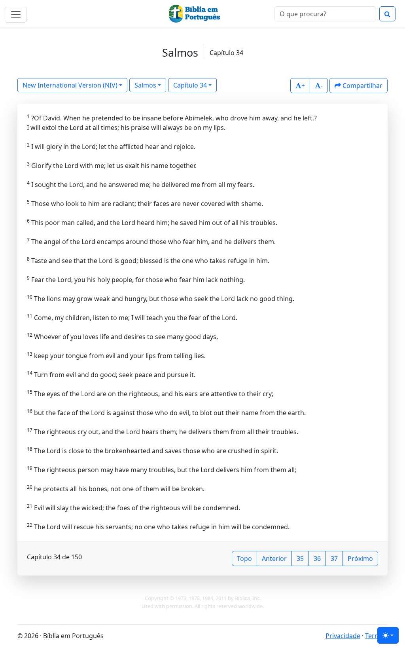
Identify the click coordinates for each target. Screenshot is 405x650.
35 (300, 558)
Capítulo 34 (190, 85)
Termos (376, 635)
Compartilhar (361, 85)
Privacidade (343, 635)
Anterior (274, 558)
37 (334, 558)
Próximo (360, 558)
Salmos (145, 85)
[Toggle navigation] (16, 15)
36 (317, 558)
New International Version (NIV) (70, 85)
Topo (244, 558)
